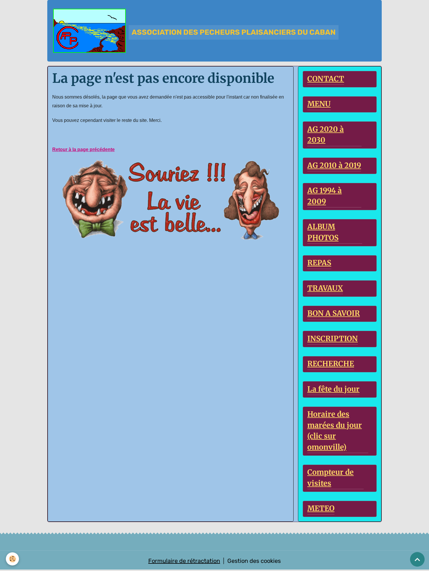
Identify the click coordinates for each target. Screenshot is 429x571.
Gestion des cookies (254, 560)
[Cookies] (12, 558)
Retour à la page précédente (83, 149)
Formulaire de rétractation (184, 560)
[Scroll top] (417, 559)
